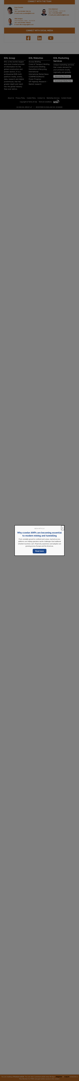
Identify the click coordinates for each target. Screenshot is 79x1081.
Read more (39, 551)
